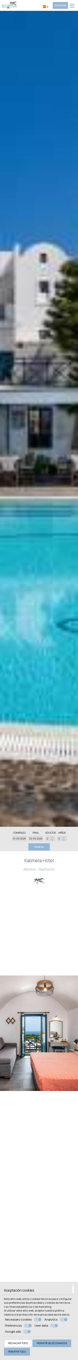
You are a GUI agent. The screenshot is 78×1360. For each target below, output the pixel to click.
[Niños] (62, 838)
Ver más (39, 1064)
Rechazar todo (18, 1343)
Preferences (13, 1326)
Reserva (60, 5)
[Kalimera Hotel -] (9, 5)
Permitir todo (17, 1351)
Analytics (51, 1320)
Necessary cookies (18, 1320)
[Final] (36, 838)
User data (41, 1326)
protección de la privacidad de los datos (44, 1314)
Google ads (13, 1332)
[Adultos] (50, 838)
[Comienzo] (19, 838)
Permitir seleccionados (52, 1343)
